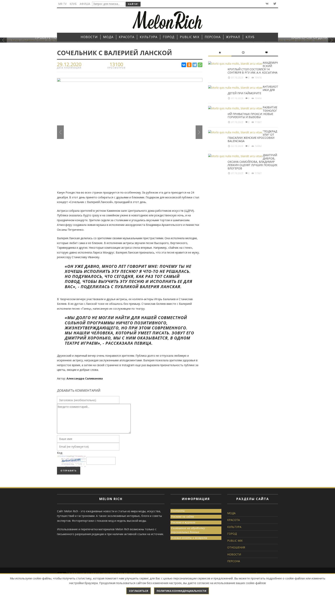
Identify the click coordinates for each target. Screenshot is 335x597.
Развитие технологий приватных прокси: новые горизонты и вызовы (252, 112)
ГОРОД (232, 533)
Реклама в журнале (183, 522)
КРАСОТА (233, 520)
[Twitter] (274, 4)
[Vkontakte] (266, 4)
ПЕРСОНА (233, 561)
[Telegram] (194, 65)
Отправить (68, 470)
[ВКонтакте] (183, 65)
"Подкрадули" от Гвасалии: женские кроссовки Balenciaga (252, 136)
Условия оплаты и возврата (189, 538)
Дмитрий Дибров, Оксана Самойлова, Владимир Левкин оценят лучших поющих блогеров (252, 161)
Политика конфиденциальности (181, 591)
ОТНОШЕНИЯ (236, 547)
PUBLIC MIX (235, 540)
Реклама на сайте (182, 516)
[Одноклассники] (189, 65)
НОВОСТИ (234, 554)
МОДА (231, 513)
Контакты (178, 510)
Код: (60, 453)
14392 (258, 146)
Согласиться (138, 591)
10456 (258, 98)
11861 (258, 122)
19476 (258, 77)
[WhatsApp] (200, 65)
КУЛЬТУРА (234, 527)
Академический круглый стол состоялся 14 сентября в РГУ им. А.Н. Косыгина (253, 67)
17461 (258, 173)
